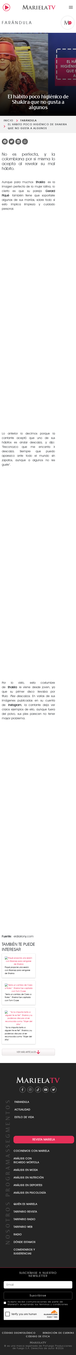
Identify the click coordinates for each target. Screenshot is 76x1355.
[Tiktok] (38, 1090)
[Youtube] (46, 1090)
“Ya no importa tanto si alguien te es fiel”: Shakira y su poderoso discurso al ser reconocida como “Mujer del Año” (18, 1033)
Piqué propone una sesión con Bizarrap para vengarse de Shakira (17, 970)
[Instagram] (30, 1090)
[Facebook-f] (22, 1090)
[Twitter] (53, 1090)
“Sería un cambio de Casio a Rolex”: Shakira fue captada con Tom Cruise (18, 997)
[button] (71, 7)
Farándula (28, 120)
